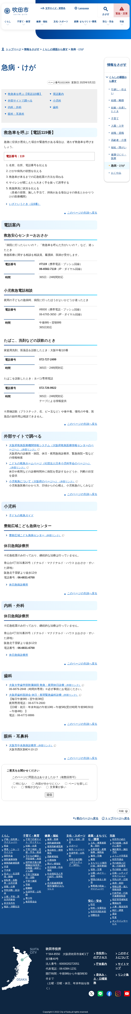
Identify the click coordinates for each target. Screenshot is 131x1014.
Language (83, 8)
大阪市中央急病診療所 (31, 745)
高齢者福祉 (52, 856)
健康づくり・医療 (118, 156)
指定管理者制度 (120, 899)
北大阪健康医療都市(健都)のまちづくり (55, 886)
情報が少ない (33, 787)
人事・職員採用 (120, 906)
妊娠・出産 (31, 845)
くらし (7, 21)
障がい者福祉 (54, 863)
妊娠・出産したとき (118, 109)
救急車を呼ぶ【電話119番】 (25, 94)
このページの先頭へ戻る (82, 212)
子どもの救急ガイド (21, 515)
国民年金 (8, 855)
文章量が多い (58, 787)
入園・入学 (117, 125)
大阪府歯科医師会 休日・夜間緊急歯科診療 (43, 694)
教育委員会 (31, 901)
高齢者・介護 (118, 140)
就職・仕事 (9, 886)
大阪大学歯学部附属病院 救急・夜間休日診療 (45, 685)
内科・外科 (14, 107)
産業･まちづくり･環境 (85, 21)
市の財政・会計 (120, 869)
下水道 (7, 870)
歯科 (55, 107)
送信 (49, 794)
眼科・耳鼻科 (16, 113)
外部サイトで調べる (20, 100)
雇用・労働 (96, 855)
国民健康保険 (10, 859)
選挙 (114, 913)
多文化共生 (9, 903)
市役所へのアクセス (100, 955)
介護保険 (51, 860)
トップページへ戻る (117, 818)
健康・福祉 (41, 21)
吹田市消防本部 (98, 911)
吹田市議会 (117, 859)
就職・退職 (117, 133)
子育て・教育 (23, 21)
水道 (6, 866)
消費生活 (95, 915)
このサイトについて (122, 955)
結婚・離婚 (117, 100)
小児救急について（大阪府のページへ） (42, 481)
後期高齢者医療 (11, 863)
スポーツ (73, 845)
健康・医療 (52, 839)
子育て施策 (31, 881)
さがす (105, 14)
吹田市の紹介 (119, 839)
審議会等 (116, 903)
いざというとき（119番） (25, 204)
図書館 (29, 888)
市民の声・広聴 (120, 879)
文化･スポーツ (61, 21)
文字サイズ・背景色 (55, 8)
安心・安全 (108, 21)
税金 (6, 845)
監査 (114, 917)
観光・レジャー (76, 849)
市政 (122, 21)
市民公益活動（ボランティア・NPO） (75, 862)
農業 (93, 859)
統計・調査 (117, 910)
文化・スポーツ (75, 835)
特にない (21, 783)
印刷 (121, 811)
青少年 (29, 898)
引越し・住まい (118, 91)
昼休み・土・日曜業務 (100, 978)
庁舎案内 (101, 963)
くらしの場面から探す (55, 49)
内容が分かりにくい (47, 783)
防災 (93, 904)
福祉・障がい (118, 147)
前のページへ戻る (87, 818)
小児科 (57, 100)
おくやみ (116, 173)
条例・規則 (117, 883)
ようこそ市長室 (120, 855)
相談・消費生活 (11, 906)
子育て (115, 118)
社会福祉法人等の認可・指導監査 (55, 876)
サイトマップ (122, 965)
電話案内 (58, 94)
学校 (28, 884)
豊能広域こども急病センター (35, 535)
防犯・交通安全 (98, 908)
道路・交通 (96, 869)
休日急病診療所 (18, 584)
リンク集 (123, 974)
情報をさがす (31, 49)
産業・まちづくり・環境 (97, 837)
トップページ (13, 49)
